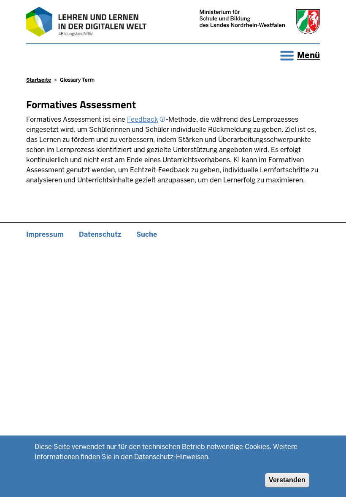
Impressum (45, 234)
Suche (146, 234)
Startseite (38, 80)
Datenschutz (100, 234)
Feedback (142, 119)
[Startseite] (86, 22)
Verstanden (287, 480)
